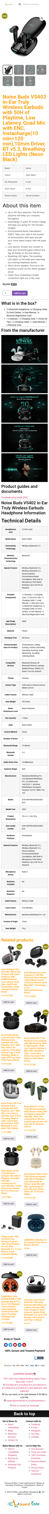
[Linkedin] (20, 1345)
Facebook (35, 1424)
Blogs (10, 1430)
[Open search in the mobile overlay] (31, 4)
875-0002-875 (11, 1385)
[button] (42, 18)
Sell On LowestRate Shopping (13, 1452)
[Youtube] (15, 1345)
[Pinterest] (24, 1345)
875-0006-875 (22, 1388)
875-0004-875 (39, 1385)
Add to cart (19, 293)
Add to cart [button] (8, 1002)
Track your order (38, 1452)
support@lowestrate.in (16, 1400)
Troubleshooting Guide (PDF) (14, 497)
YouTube (35, 1434)
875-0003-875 (25, 1385)
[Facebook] (6, 1345)
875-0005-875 (8, 1388)
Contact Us (13, 1440)
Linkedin (35, 1437)
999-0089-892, (36, 1388)
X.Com (34, 1427)
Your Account (37, 1449)
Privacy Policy (37, 1467)
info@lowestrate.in (36, 1400)
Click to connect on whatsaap (25, 1405)
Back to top (24, 1413)
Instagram (36, 1430)
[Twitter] (10, 1345)
